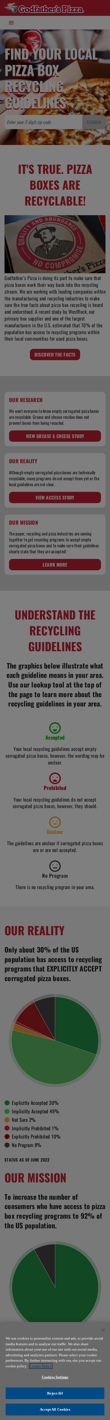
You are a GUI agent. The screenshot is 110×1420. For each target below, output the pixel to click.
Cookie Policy (41, 1366)
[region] (55, 1371)
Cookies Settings (55, 1377)
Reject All (55, 1393)
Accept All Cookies (55, 1409)
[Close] (103, 1330)
